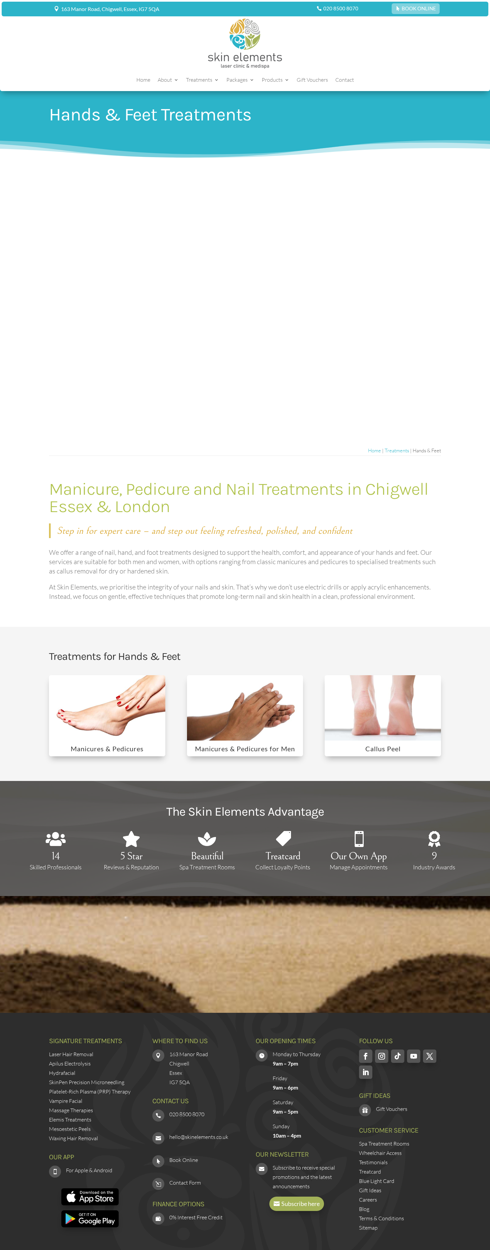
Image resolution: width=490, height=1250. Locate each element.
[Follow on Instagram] (381, 1056)
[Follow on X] (429, 1056)
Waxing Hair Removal (73, 1138)
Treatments (199, 80)
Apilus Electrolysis (70, 1063)
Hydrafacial (62, 1073)
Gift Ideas (370, 1190)
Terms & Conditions (381, 1218)
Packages (237, 80)
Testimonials (373, 1162)
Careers (368, 1199)
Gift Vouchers (312, 80)
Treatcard (370, 1171)
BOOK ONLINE (419, 8)
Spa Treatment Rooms (384, 1143)
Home (143, 80)
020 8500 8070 (340, 8)
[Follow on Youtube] (413, 1056)
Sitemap (368, 1227)
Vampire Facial (65, 1101)
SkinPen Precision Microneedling (86, 1082)
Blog (364, 1209)
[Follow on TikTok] (397, 1056)
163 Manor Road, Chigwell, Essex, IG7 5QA (110, 9)
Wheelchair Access (380, 1153)
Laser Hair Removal (71, 1054)
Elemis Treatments (70, 1119)
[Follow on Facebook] (365, 1056)
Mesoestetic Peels (70, 1129)
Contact (344, 80)
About (165, 80)
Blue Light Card (376, 1181)
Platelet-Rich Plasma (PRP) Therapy (90, 1091)
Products (272, 80)
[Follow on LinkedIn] (365, 1072)
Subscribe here (300, 1203)
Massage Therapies (71, 1110)
